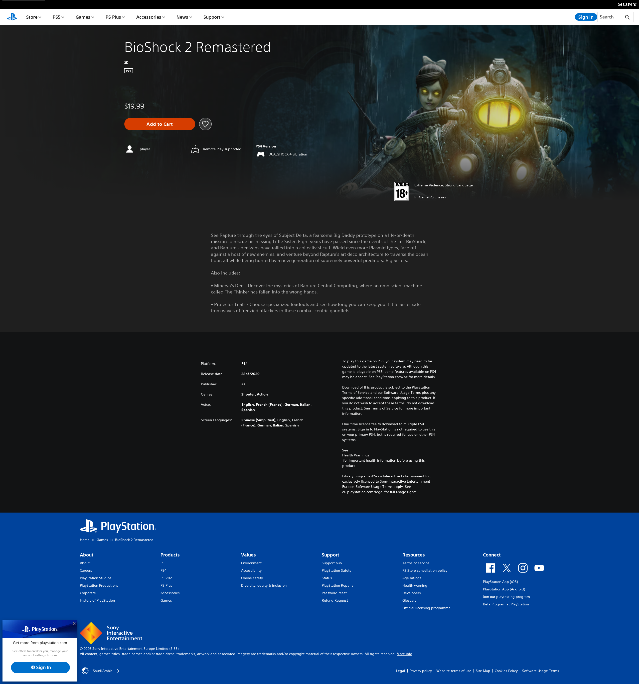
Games (83, 17)
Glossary (409, 600)
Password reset (334, 593)
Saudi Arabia (103, 671)
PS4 (163, 570)
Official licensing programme (426, 608)
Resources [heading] (413, 555)
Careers (86, 570)
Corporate (88, 593)
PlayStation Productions (99, 585)
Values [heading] (248, 555)
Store (31, 17)
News (182, 17)
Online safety (252, 578)
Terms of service (415, 563)
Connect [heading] (492, 555)
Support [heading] (330, 555)
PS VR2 (166, 578)
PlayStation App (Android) (504, 589)
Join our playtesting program (506, 596)
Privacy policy (421, 671)
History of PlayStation (97, 600)
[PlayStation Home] (12, 17)
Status (327, 578)
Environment (251, 563)
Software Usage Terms (540, 671)
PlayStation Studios (95, 578)
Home (85, 540)
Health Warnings (355, 455)
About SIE (88, 563)
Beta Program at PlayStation (506, 604)
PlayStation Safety (336, 570)
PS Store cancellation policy (424, 570)
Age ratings (411, 578)
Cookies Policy (506, 671)
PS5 (56, 17)
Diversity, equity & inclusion (264, 585)
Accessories (148, 17)
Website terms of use (453, 671)
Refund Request (335, 600)
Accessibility (251, 570)
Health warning (414, 585)
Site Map (483, 671)
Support (211, 17)
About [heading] (86, 555)
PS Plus (113, 17)
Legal (400, 671)
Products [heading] (170, 555)
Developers (411, 593)
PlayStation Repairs (337, 585)
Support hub (332, 563)
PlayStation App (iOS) (500, 581)
